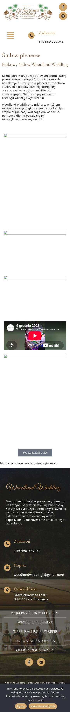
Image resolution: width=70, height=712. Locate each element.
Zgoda (21, 706)
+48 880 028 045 (50, 41)
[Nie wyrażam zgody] (65, 698)
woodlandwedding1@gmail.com (39, 575)
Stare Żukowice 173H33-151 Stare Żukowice (31, 597)
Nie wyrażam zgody (43, 706)
